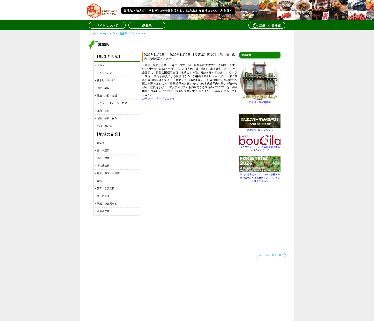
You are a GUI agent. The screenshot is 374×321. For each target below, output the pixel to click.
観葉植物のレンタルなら (260, 129)
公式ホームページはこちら (158, 98)
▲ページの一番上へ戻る (271, 255)
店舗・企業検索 (270, 25)
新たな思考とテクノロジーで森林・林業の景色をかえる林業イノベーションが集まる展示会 (260, 177)
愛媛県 (147, 25)
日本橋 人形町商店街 (260, 102)
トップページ (100, 33)
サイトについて (107, 25)
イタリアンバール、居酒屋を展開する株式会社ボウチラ (260, 149)
